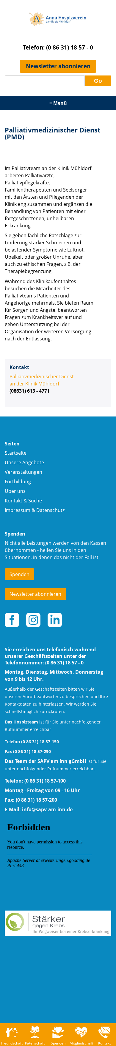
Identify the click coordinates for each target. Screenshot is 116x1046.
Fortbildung (18, 481)
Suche (35, 500)
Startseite (15, 453)
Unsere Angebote (24, 462)
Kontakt (13, 500)
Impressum (17, 510)
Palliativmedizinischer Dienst (42, 376)
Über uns (15, 491)
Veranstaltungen (23, 472)
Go (98, 81)
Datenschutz (50, 510)
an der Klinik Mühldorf (34, 383)
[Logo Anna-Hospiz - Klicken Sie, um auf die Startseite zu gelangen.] (58, 32)
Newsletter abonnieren (58, 66)
